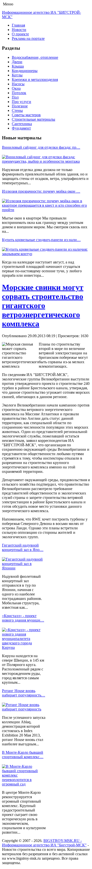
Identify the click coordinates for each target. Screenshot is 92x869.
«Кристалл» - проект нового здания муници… (23, 618)
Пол (15, 97)
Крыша (18, 66)
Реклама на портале (28, 38)
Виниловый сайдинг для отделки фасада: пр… (41, 147)
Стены (17, 110)
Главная (18, 25)
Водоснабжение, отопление (35, 57)
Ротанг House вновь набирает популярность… (23, 693)
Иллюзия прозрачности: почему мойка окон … (41, 191)
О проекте (20, 34)
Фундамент (21, 128)
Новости (19, 30)
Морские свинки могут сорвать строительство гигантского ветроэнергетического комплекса (42, 305)
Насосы (18, 84)
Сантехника (22, 124)
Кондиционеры (25, 71)
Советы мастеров (26, 115)
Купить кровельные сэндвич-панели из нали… (41, 240)
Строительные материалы (33, 119)
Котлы (17, 75)
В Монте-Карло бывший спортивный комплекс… (22, 754)
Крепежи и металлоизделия (35, 79)
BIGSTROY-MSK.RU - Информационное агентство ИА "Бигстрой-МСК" (44, 843)
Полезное (20, 106)
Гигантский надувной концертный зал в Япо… (22, 547)
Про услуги (21, 102)
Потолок (19, 93)
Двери (17, 62)
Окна (16, 88)
